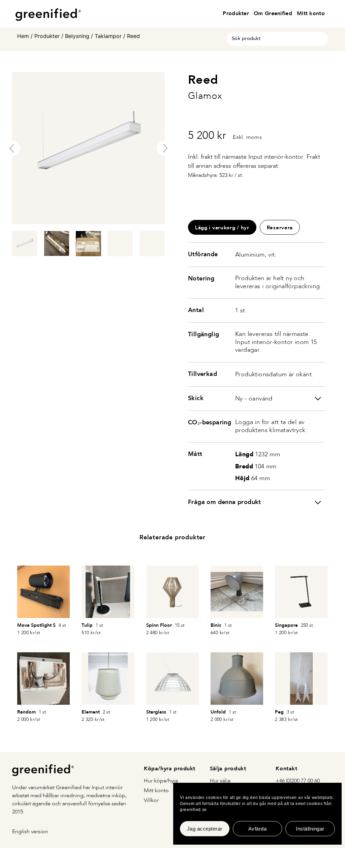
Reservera (280, 228)
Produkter (236, 13)
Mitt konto (311, 13)
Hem (23, 36)
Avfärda (257, 829)
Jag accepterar (204, 829)
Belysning (77, 36)
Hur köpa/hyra (161, 781)
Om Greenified (273, 13)
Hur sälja (220, 781)
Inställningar (310, 829)
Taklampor (108, 36)
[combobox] (277, 39)
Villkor (151, 800)
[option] (88, 148)
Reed (133, 36)
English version (30, 832)
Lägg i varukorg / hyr (222, 228)
